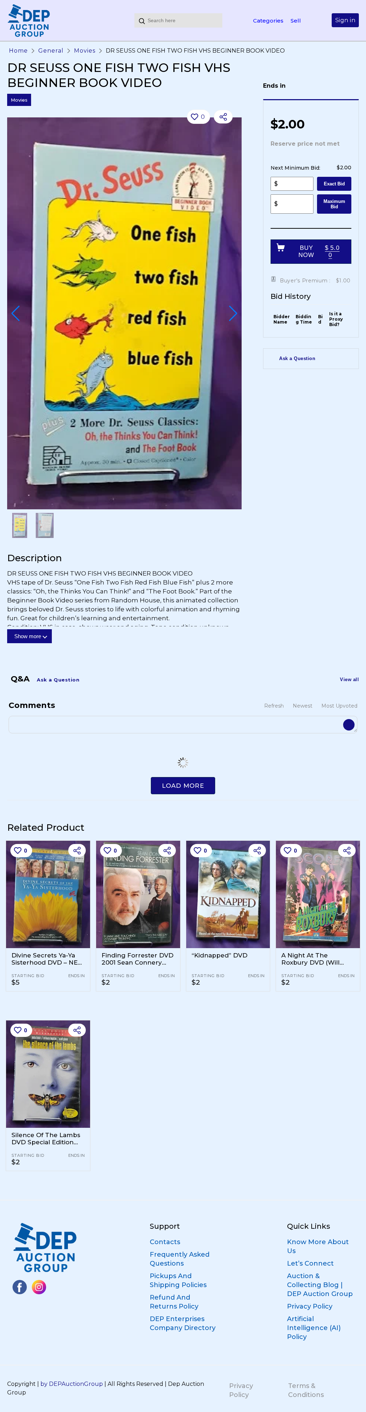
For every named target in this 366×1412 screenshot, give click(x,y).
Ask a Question (297, 358)
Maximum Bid (334, 204)
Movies (84, 50)
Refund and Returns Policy (174, 1302)
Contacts (165, 1242)
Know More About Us (318, 1246)
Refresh (274, 706)
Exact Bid (334, 183)
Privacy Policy (309, 1306)
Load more (183, 785)
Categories (268, 20)
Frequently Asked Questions (179, 1259)
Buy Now (318, 251)
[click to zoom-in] (124, 313)
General (51, 50)
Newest (302, 706)
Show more (27, 636)
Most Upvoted (339, 706)
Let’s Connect (310, 1263)
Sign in (345, 20)
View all (349, 679)
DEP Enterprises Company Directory (183, 1323)
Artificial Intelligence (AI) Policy (314, 1328)
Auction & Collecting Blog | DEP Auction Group (320, 1285)
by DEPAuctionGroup (71, 1384)
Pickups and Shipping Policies (178, 1280)
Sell (296, 20)
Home (18, 50)
